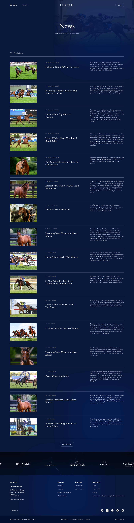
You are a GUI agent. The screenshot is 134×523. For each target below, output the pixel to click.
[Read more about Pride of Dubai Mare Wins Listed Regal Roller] (67, 142)
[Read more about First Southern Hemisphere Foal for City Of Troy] (67, 165)
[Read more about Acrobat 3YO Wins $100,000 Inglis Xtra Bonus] (67, 189)
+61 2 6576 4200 (15, 496)
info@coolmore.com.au (17, 499)
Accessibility (64, 519)
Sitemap (87, 519)
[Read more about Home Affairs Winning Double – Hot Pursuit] (67, 308)
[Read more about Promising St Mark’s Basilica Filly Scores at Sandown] (67, 94)
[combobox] (25, 5)
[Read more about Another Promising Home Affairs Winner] (67, 403)
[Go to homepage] (67, 5)
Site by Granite (119, 519)
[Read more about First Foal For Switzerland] (67, 213)
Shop (119, 5)
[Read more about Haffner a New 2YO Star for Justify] (67, 70)
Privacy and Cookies (76, 519)
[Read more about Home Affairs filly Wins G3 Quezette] (67, 118)
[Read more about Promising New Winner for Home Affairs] (67, 237)
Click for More (67, 444)
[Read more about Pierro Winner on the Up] (67, 379)
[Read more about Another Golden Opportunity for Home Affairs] (67, 427)
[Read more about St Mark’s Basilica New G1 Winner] (67, 332)
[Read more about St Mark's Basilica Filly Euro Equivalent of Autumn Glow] (67, 284)
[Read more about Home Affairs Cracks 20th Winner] (67, 261)
